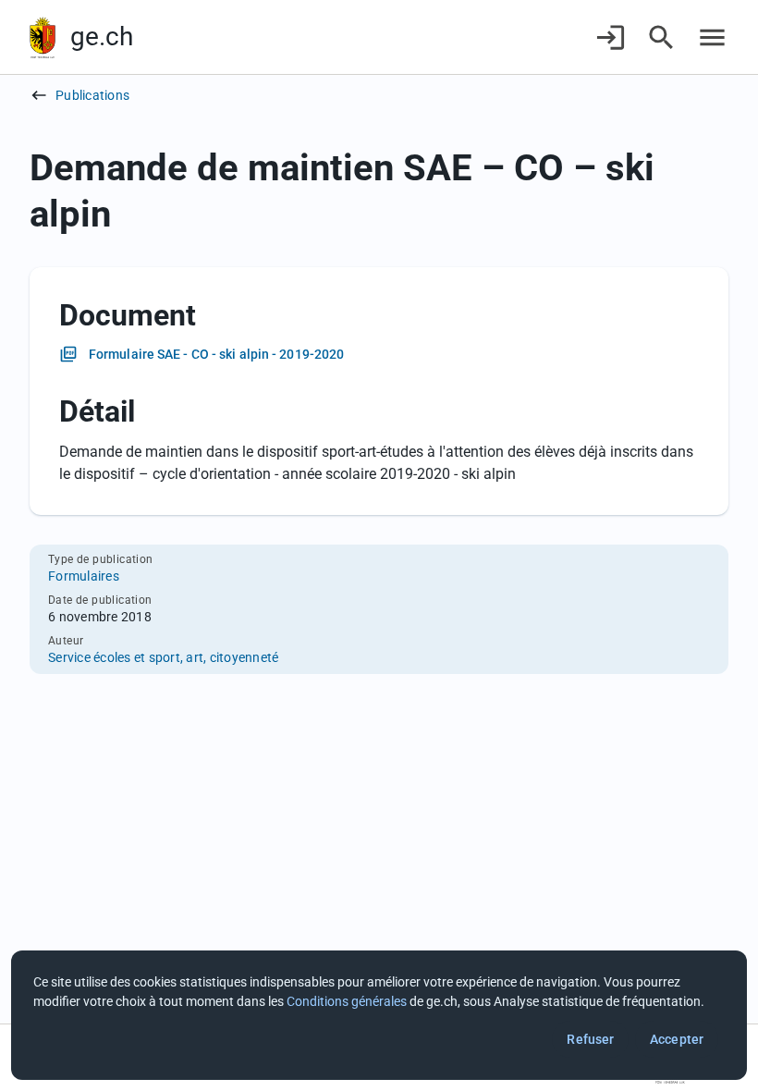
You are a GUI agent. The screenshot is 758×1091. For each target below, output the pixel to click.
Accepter (676, 1039)
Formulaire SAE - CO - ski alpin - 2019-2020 (216, 354)
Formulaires (83, 576)
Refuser (590, 1039)
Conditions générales (347, 1001)
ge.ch (101, 36)
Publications (92, 95)
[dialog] (379, 1015)
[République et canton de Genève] (42, 37)
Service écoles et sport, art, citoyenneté (163, 657)
